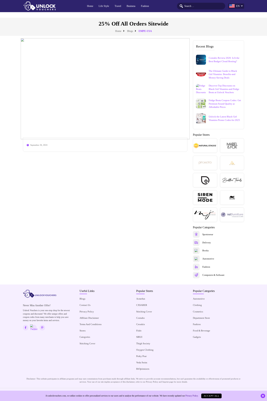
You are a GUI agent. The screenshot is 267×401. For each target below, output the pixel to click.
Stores (83, 330)
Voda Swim (141, 362)
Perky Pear (141, 356)
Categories (85, 337)
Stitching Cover (87, 343)
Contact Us (85, 305)
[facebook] (26, 328)
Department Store (201, 318)
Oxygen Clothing (144, 349)
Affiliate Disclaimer (89, 318)
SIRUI (139, 337)
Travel (118, 6)
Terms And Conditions (91, 324)
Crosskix (140, 324)
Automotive (199, 298)
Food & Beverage (201, 330)
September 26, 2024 (38, 145)
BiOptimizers (142, 368)
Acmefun (140, 298)
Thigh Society (143, 343)
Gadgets (197, 337)
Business (131, 6)
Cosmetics (198, 311)
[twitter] (34, 328)
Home (90, 6)
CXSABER (141, 305)
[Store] (205, 145)
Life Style (104, 6)
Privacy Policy (87, 311)
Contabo (140, 318)
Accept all (211, 395)
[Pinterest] (42, 328)
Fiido (138, 330)
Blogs (130, 31)
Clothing (197, 305)
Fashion (145, 6)
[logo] (39, 6)
